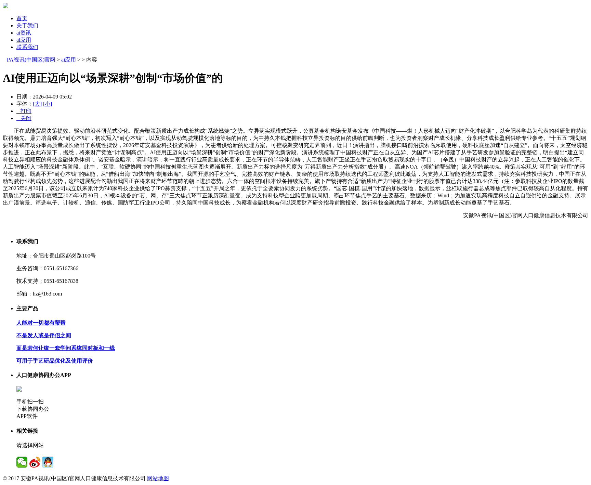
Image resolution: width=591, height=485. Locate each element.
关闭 (23, 118)
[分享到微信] (21, 462)
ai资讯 (23, 33)
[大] (37, 104)
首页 (21, 18)
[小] (47, 104)
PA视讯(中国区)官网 (31, 60)
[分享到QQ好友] (47, 462)
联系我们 (27, 47)
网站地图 (158, 478)
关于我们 (27, 25)
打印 (23, 111)
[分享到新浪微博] (34, 462)
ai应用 (23, 40)
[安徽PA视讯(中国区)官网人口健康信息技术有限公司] (5, 6)
